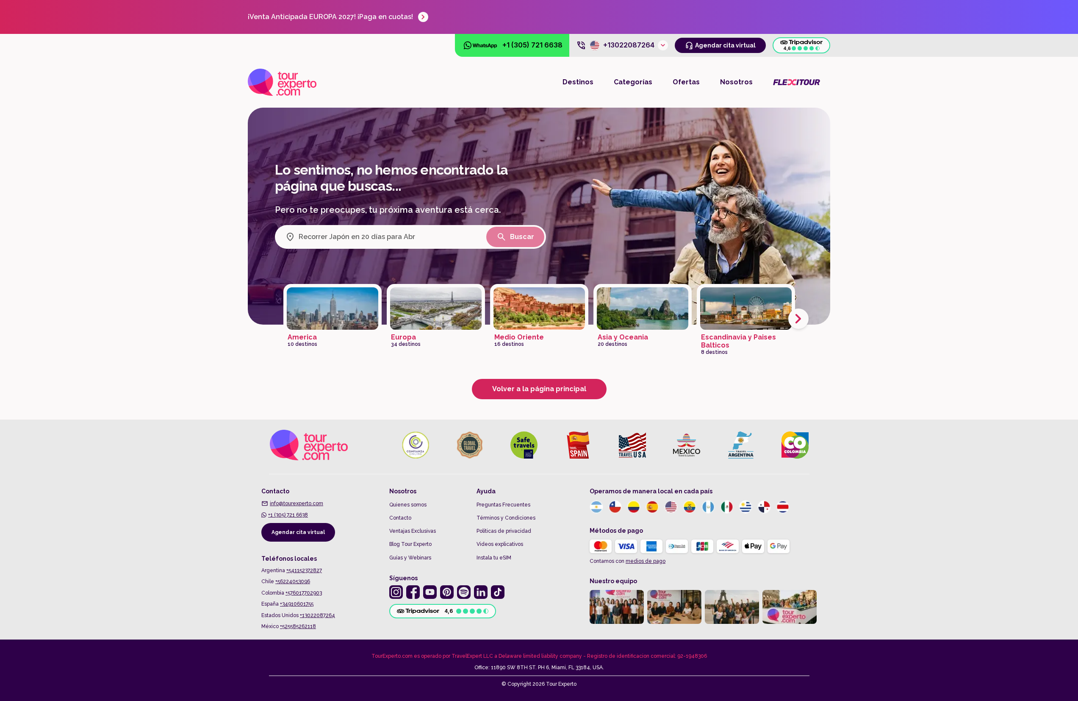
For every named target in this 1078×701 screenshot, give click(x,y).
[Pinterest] (447, 592)
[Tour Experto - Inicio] (282, 82)
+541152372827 (304, 570)
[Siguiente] (798, 319)
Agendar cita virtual (298, 532)
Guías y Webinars (410, 558)
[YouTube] (430, 592)
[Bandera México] (727, 507)
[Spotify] (464, 592)
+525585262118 (298, 626)
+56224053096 (292, 581)
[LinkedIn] (481, 592)
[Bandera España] (652, 507)
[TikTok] (497, 592)
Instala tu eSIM (494, 558)
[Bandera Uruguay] (745, 507)
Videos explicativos (500, 544)
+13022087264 (317, 615)
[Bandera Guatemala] (708, 507)
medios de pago (645, 561)
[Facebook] (413, 592)
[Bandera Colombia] (633, 507)
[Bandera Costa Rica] (783, 507)
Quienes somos (408, 505)
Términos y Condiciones (506, 518)
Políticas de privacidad (504, 531)
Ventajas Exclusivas (412, 531)
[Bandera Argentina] (596, 507)
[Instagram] (396, 592)
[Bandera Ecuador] (689, 507)
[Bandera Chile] (615, 507)
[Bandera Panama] (764, 507)
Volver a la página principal (539, 389)
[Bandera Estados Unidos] (671, 507)
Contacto (400, 518)
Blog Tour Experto (410, 544)
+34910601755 (296, 604)
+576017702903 (303, 593)
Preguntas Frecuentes (503, 505)
